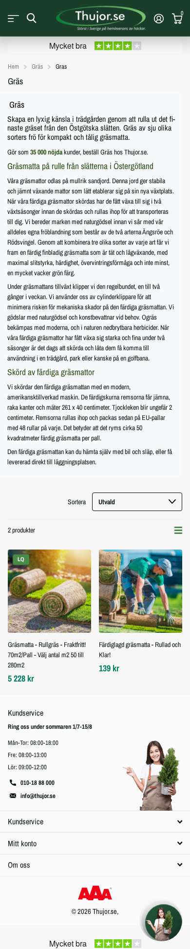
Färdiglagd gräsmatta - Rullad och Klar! (140, 649)
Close (95, 821)
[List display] (178, 530)
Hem (13, 66)
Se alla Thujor (13, 18)
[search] (31, 18)
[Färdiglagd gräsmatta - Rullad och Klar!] (140, 591)
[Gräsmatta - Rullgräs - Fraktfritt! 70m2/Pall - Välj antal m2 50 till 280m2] (49, 591)
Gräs (37, 66)
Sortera (77, 501)
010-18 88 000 (37, 782)
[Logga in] (158, 18)
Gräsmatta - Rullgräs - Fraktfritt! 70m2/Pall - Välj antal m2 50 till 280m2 (47, 654)
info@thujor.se (38, 796)
